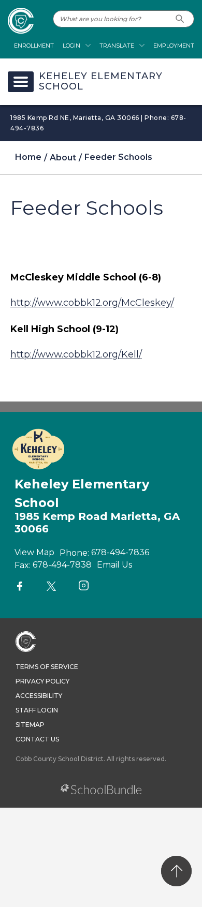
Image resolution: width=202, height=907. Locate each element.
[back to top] (176, 871)
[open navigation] (21, 81)
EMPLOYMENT (173, 45)
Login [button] (71, 45)
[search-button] (180, 19)
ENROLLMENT (34, 45)
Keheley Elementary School (101, 81)
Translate (116, 45)
